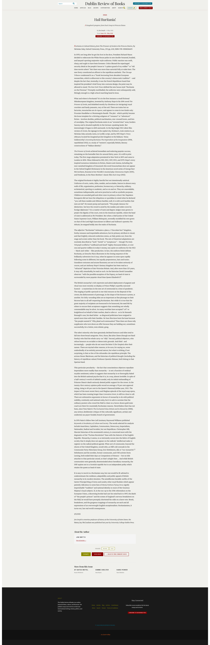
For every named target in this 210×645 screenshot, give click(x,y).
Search (98, 608)
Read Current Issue (146, 7)
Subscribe (97, 554)
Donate (130, 8)
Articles (83, 8)
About (114, 8)
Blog (89, 8)
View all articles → (81, 540)
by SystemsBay (105, 634)
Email (112, 548)
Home (76, 8)
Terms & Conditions (112, 608)
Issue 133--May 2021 (107, 33)
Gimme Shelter (102, 570)
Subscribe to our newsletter (142, 3)
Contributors (105, 8)
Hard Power (122, 570)
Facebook (105, 548)
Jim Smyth (102, 30)
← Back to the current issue (116, 554)
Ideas (105, 15)
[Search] (73, 3)
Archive (95, 8)
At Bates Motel (81, 570)
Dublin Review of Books (105, 3)
